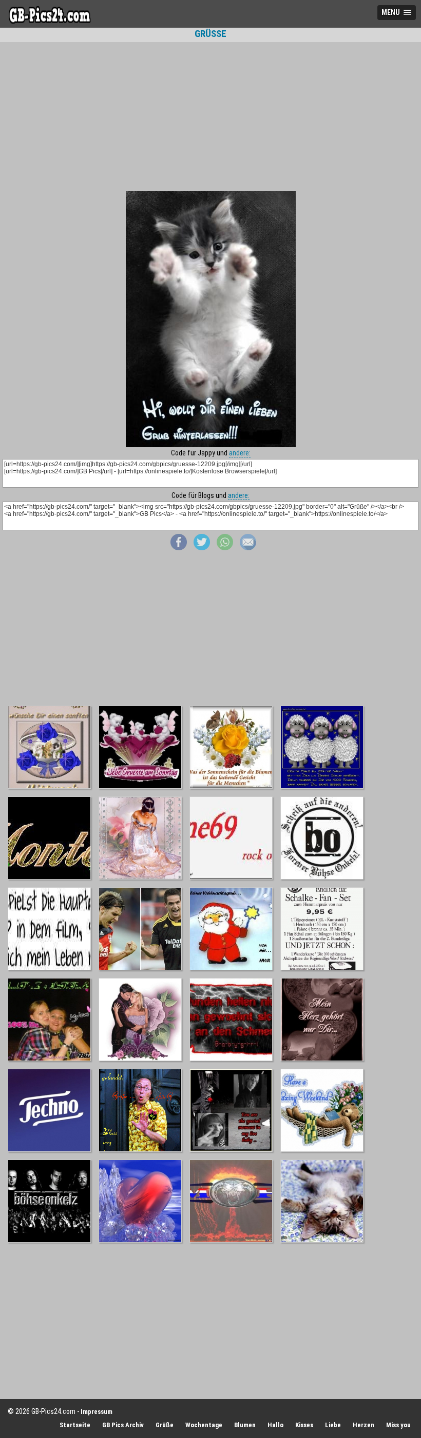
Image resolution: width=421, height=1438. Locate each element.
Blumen (245, 1425)
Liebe (333, 1425)
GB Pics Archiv (123, 1425)
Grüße (165, 1425)
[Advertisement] (210, 116)
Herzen (363, 1425)
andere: (240, 453)
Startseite (75, 1425)
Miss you (398, 1425)
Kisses (304, 1425)
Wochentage (203, 1425)
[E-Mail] (248, 548)
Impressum (96, 1411)
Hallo (275, 1425)
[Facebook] (178, 548)
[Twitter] (202, 548)
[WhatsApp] (225, 548)
